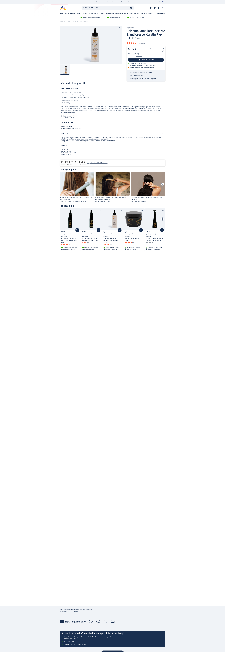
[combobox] (107, 8)
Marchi (67, 13)
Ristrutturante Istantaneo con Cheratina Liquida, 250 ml (154, 239)
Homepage (62, 21)
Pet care (136, 13)
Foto (142, 13)
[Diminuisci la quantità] (153, 50)
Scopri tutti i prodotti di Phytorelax (97, 163)
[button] (91, 621)
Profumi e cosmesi (81, 13)
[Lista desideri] (155, 8)
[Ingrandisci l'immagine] (91, 45)
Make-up (72, 13)
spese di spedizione (87, 609)
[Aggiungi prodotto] (120, 28)
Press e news (73, 1)
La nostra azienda (64, 1)
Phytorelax (130, 28)
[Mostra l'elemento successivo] (162, 184)
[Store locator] (151, 8)
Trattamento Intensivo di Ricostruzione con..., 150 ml (90, 239)
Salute (102, 13)
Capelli (91, 13)
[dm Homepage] (63, 8)
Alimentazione (110, 13)
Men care (96, 13)
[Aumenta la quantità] (161, 50)
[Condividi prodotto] (120, 31)
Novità (61, 13)
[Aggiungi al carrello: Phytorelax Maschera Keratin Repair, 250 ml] (141, 230)
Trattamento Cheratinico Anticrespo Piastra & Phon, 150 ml (69, 240)
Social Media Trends (159, 13)
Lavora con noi (82, 1)
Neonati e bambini (120, 13)
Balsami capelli (84, 21)
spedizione (139, 56)
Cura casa (130, 13)
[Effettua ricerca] (131, 8)
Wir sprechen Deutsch (126, 1)
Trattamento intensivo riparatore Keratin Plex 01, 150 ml (111, 240)
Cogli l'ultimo (148, 13)
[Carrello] (162, 8)
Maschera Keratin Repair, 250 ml (132, 239)
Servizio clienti (115, 1)
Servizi (108, 1)
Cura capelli (75, 21)
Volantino (103, 1)
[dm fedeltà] (159, 2)
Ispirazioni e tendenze (93, 1)
